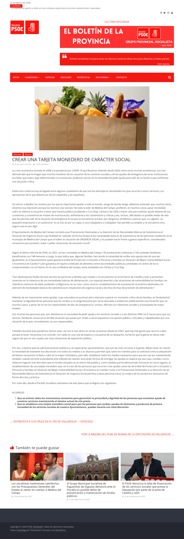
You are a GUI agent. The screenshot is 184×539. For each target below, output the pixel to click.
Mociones (66, 77)
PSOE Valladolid (42, 164)
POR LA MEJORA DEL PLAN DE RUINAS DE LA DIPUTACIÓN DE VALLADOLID (128, 434)
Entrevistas (83, 77)
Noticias (50, 77)
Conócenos (31, 77)
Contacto (121, 77)
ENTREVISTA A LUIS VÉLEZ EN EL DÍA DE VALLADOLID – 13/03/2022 (51, 421)
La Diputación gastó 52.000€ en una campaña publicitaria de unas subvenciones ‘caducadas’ (56, 9)
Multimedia (102, 77)
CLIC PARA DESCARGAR (117, 21)
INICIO (16, 77)
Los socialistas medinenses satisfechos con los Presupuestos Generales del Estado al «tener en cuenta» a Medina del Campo (36, 488)
